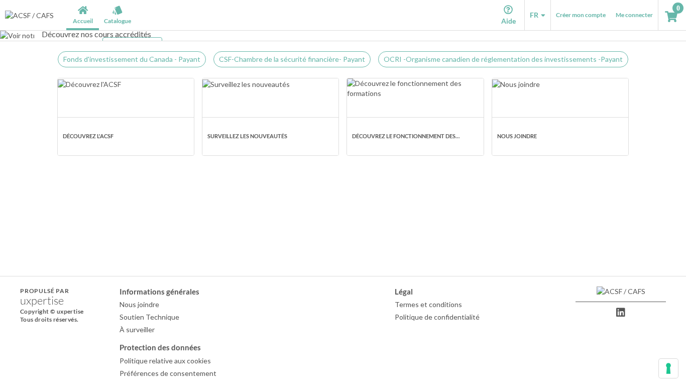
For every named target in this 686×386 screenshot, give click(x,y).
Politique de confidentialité (437, 317)
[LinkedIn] (620, 312)
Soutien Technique (149, 317)
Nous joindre (139, 304)
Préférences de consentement (168, 373)
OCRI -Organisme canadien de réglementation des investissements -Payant (503, 59)
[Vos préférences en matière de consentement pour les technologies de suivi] (668, 368)
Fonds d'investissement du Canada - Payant (131, 59)
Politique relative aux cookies (165, 360)
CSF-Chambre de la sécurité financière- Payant (292, 59)
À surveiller (137, 329)
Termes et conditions (428, 304)
